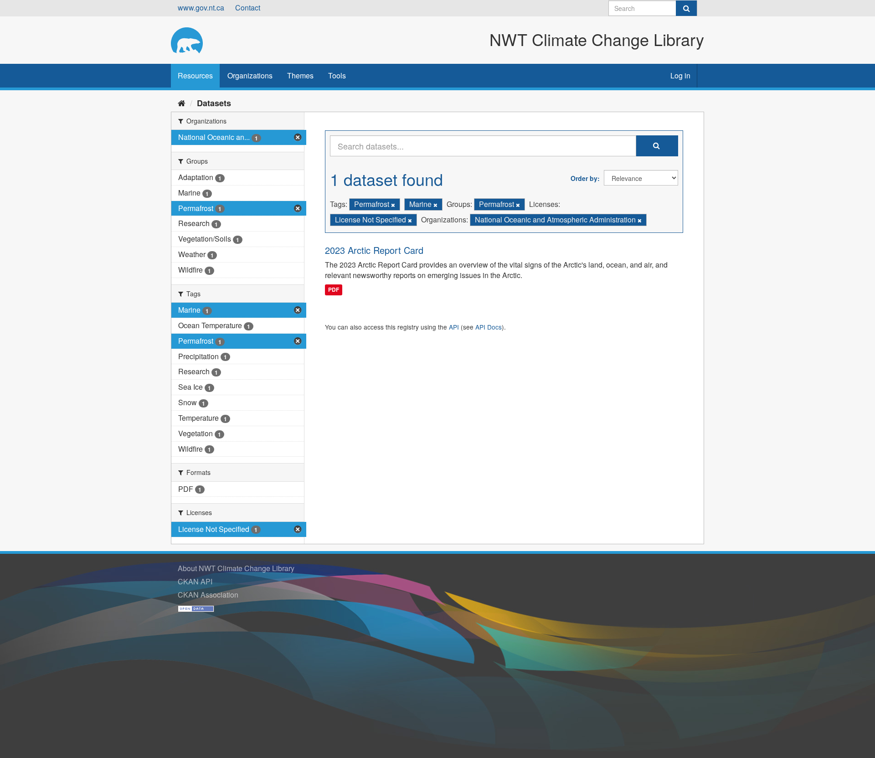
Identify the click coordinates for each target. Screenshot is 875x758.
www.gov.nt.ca (201, 7)
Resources (195, 75)
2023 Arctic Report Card (374, 250)
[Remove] (393, 204)
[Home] (181, 102)
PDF (333, 289)
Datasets (214, 103)
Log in (680, 75)
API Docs (488, 326)
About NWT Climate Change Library (236, 568)
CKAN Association (208, 594)
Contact (247, 7)
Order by (584, 178)
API (454, 326)
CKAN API (195, 581)
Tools (337, 75)
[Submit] (686, 8)
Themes (300, 75)
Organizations (250, 75)
